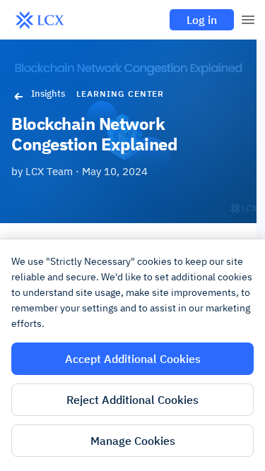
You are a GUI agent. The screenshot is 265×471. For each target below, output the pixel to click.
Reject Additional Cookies (132, 400)
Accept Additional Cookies (133, 359)
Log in (202, 20)
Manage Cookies (132, 441)
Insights (48, 94)
